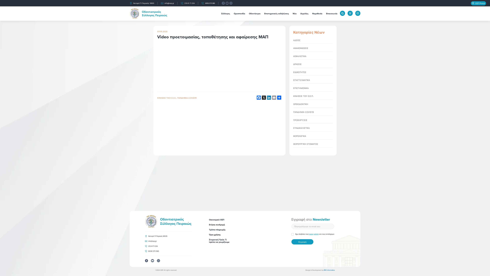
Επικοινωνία (331, 13)
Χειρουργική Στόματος (305, 144)
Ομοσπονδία (239, 13)
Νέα (295, 13)
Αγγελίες (304, 13)
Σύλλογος (225, 13)
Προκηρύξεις (300, 120)
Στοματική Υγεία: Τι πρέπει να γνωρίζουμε (219, 241)
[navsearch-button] (342, 13)
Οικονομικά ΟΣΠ (216, 219)
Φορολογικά (299, 136)
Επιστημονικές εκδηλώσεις (276, 13)
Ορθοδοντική (300, 104)
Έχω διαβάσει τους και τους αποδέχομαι (314, 234)
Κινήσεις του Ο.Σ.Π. (303, 96)
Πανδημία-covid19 (187, 97)
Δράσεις (297, 64)
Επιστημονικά (301, 88)
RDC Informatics (329, 270)
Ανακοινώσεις (300, 48)
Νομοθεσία (317, 13)
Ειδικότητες (299, 72)
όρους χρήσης (314, 234)
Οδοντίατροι (254, 13)
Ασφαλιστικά (299, 56)
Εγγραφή (302, 241)
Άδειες (296, 40)
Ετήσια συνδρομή (217, 224)
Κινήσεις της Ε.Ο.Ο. (166, 97)
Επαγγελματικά (301, 80)
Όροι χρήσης (215, 234)
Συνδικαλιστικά (301, 128)
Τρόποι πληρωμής (217, 229)
